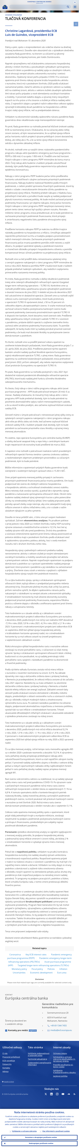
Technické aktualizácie (37, 1059)
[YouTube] (62, 1094)
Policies (51, 969)
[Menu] (75, 7)
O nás (5, 1054)
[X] (45, 1094)
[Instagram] (57, 1094)
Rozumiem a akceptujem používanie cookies (41, 1137)
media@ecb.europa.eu (61, 1030)
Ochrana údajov (60, 1054)
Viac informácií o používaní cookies (56, 1131)
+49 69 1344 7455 (58, 1026)
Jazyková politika (60, 1076)
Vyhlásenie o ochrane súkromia (24, 1131)
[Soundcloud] (68, 1094)
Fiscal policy (37, 969)
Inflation (63, 969)
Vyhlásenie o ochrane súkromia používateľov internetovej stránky (64, 1059)
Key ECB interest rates (36, 955)
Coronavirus (15, 955)
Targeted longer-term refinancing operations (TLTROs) (43, 966)
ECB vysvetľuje (8, 1061)
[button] (74, 2)
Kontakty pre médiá (18, 1031)
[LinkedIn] (51, 1094)
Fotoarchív (7, 1064)
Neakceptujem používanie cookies (41, 1143)
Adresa (5, 1072)
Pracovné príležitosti (11, 1057)
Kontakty (6, 1068)
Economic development (41, 973)
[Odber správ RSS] (74, 1094)
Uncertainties (19, 973)
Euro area (61, 973)
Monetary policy (19, 969)
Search (68, 7)
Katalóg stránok (9, 1081)
